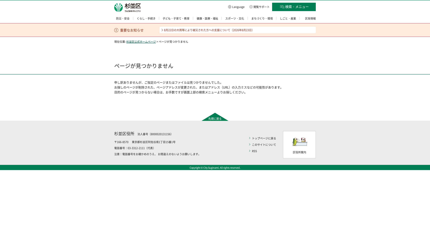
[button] (236, 7)
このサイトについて (264, 145)
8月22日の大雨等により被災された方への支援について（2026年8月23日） (209, 30)
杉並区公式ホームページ (141, 41)
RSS (254, 151)
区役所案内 (299, 152)
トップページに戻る (264, 138)
